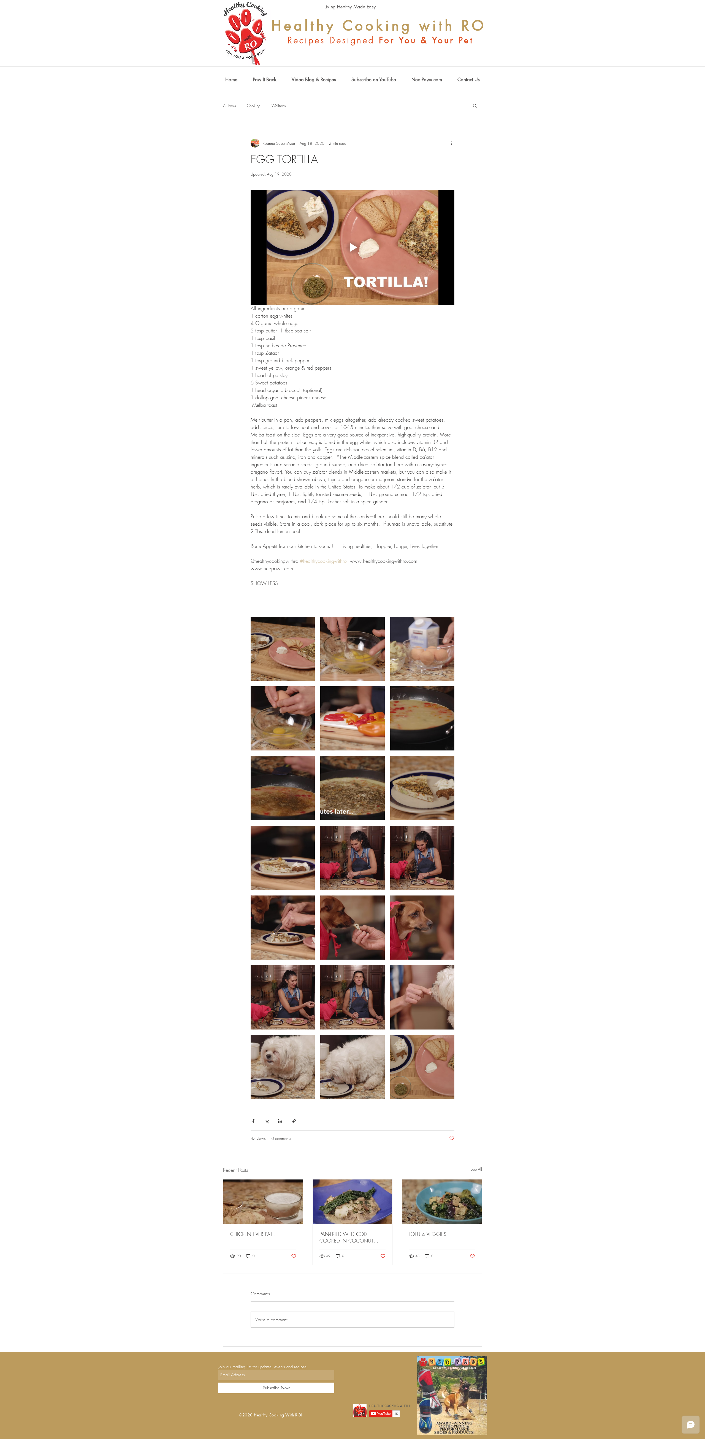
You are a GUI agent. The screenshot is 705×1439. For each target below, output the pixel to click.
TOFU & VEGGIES (427, 1234)
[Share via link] (293, 1121)
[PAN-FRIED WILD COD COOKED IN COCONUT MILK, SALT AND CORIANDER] (352, 1201)
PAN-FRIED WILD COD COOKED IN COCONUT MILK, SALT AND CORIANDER (351, 1237)
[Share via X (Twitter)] (266, 1121)
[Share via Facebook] (253, 1121)
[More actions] (451, 143)
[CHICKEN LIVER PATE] (263, 1201)
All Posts (229, 105)
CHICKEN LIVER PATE (252, 1234)
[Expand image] (283, 649)
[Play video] (352, 247)
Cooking (254, 105)
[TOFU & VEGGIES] (442, 1201)
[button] (475, 105)
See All (476, 1169)
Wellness (279, 105)
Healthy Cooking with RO (378, 26)
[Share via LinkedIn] (280, 1121)
